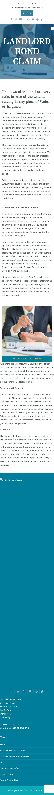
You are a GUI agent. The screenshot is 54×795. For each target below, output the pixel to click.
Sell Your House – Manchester (14, 756)
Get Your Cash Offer (9, 768)
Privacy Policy (6, 774)
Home (3, 744)
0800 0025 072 (10, 724)
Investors (27, 12)
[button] (52, 28)
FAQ (2, 762)
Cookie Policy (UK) (9, 780)
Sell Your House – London (12, 750)
